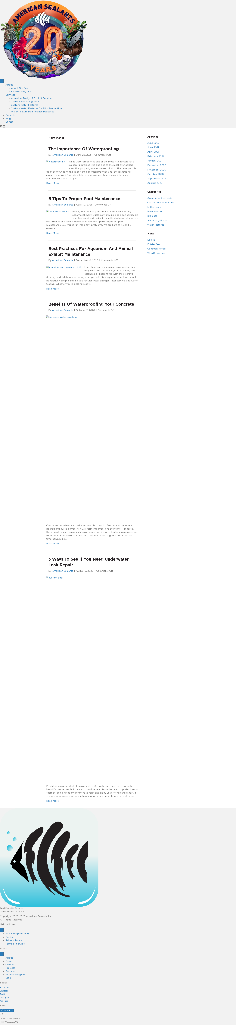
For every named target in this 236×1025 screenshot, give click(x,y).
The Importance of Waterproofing (83, 149)
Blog (8, 118)
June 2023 (153, 143)
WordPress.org (156, 253)
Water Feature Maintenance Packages (32, 112)
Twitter (3, 994)
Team (8, 961)
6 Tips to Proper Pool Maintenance (84, 199)
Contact (9, 122)
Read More (52, 183)
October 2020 (155, 174)
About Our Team (20, 88)
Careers (9, 964)
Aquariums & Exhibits (159, 198)
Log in (151, 240)
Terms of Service (15, 944)
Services (10, 95)
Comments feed (156, 249)
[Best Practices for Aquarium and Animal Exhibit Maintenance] (63, 267)
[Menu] (2, 81)
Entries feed (154, 244)
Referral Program (21, 91)
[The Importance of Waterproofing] (55, 162)
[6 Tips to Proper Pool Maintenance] (57, 211)
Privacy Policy (13, 940)
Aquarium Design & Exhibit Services (31, 98)
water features (155, 225)
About (9, 85)
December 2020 (156, 165)
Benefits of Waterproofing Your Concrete (91, 304)
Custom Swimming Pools (25, 101)
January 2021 (154, 161)
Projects (10, 115)
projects (152, 216)
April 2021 (153, 152)
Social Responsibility (17, 934)
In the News (154, 207)
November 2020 (156, 170)
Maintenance (154, 211)
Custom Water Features (24, 105)
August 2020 (155, 183)
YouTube (4, 1001)
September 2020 (157, 178)
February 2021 (155, 156)
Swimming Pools (157, 220)
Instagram (4, 998)
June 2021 (153, 147)
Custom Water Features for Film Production (36, 108)
